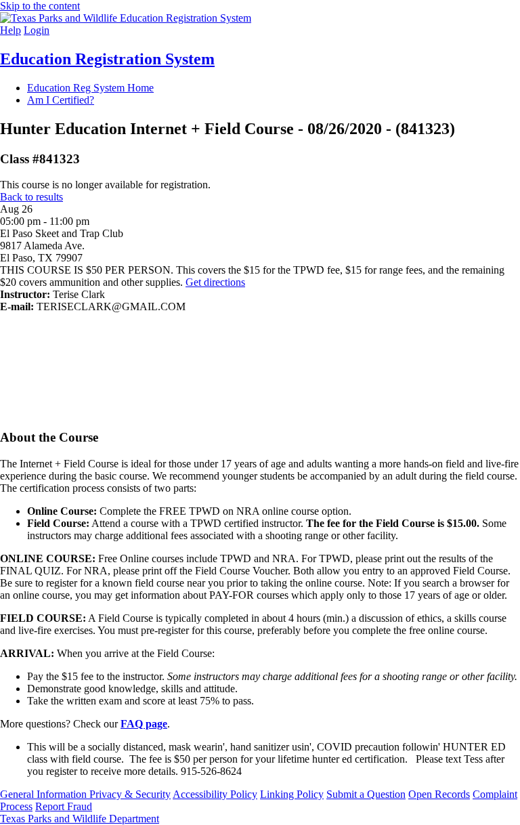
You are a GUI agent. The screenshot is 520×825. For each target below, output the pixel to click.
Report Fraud (63, 806)
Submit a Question (366, 794)
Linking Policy (292, 794)
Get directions (215, 282)
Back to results (31, 197)
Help (10, 30)
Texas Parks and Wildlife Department (79, 818)
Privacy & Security (130, 794)
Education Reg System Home (90, 87)
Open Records (439, 794)
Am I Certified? (60, 100)
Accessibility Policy (215, 794)
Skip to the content (40, 6)
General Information (44, 794)
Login (36, 30)
